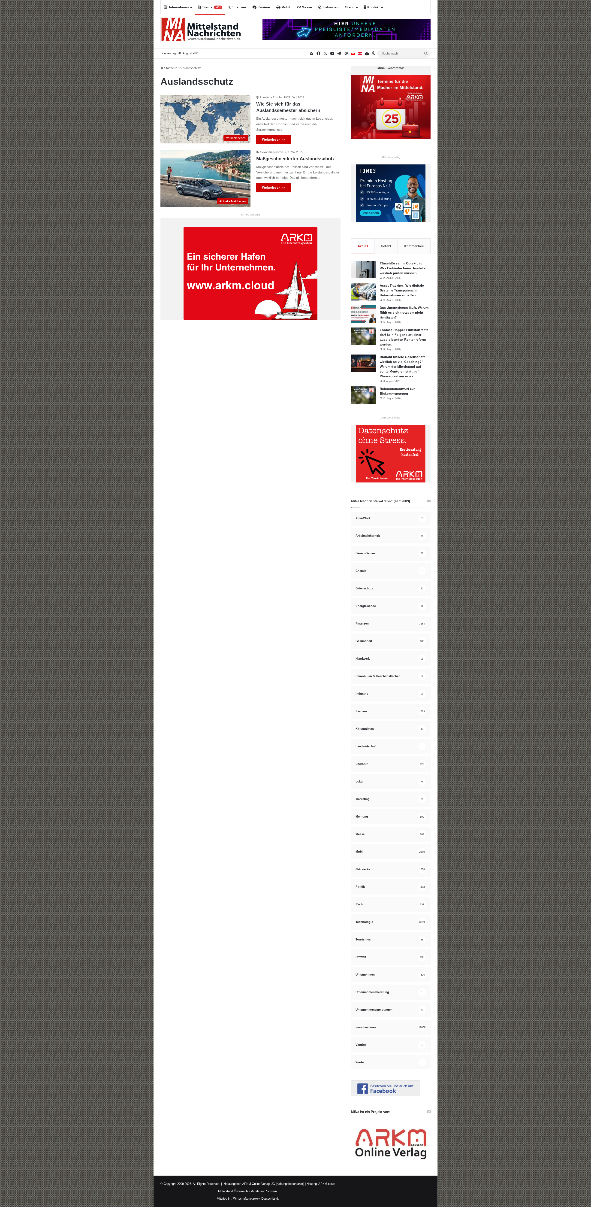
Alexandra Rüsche (271, 152)
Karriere (263, 7)
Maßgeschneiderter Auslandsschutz (295, 158)
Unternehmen (178, 7)
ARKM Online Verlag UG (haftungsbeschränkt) (273, 1184)
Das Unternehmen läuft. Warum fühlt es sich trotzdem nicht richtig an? (404, 312)
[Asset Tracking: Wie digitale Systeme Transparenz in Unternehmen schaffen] (363, 291)
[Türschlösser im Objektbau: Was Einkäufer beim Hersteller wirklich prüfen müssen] (363, 269)
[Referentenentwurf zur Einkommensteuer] (363, 395)
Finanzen (238, 7)
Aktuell (363, 246)
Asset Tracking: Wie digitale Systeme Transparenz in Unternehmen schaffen (402, 290)
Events (210, 7)
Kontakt (373, 7)
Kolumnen (330, 7)
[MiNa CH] (353, 53)
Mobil (285, 7)
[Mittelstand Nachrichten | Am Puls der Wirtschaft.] (200, 31)
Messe (306, 7)
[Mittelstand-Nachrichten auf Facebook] (385, 1095)
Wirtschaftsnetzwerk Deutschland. (256, 1198)
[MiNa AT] (359, 53)
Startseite (170, 68)
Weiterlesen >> (273, 139)
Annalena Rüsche (271, 97)
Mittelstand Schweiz (263, 1191)
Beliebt (386, 246)
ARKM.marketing (250, 214)
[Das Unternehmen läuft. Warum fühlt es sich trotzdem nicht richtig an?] (363, 314)
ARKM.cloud (326, 1184)
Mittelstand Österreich (233, 1191)
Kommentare (414, 246)
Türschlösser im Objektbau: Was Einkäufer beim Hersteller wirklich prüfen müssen (403, 268)
